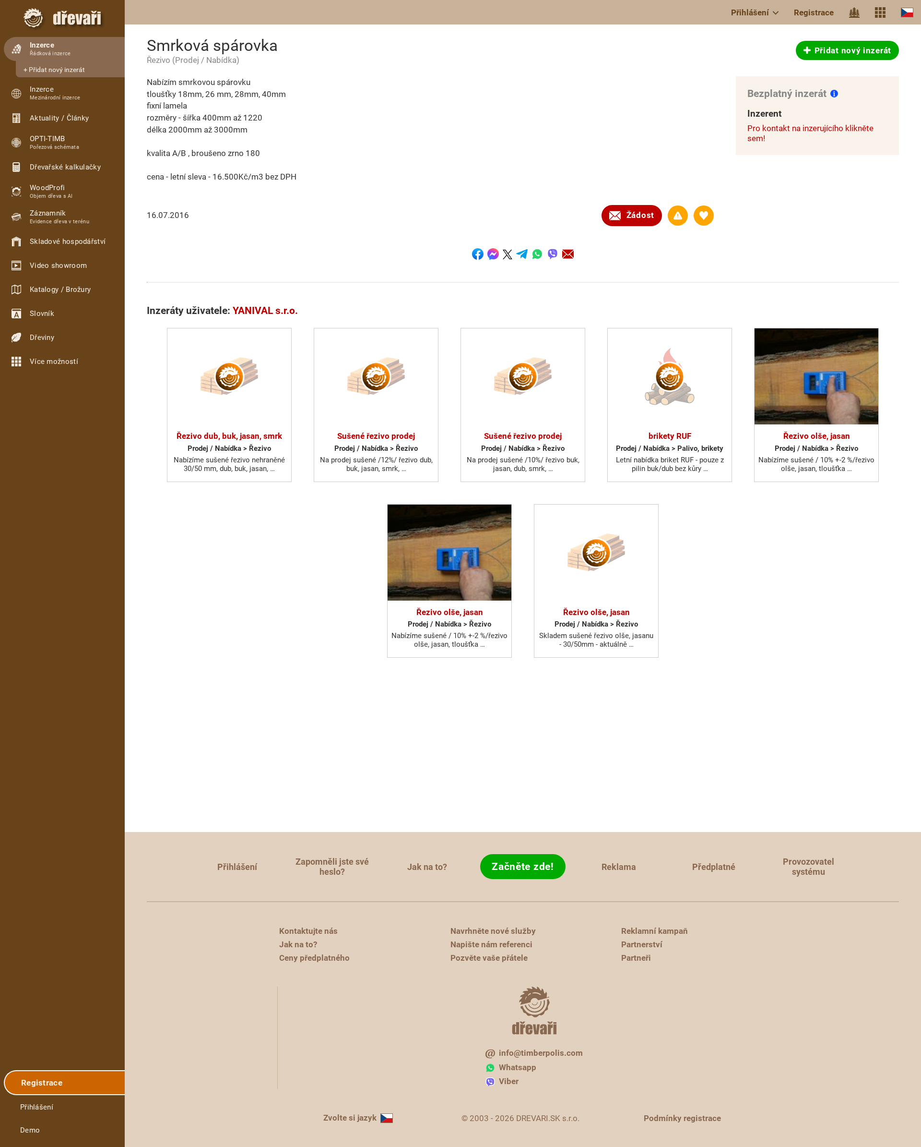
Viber (509, 1081)
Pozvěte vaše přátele (489, 958)
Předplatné (713, 867)
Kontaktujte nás (308, 931)
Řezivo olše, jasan (816, 436)
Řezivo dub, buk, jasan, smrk (229, 436)
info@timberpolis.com (541, 1053)
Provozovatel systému (808, 867)
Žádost (640, 215)
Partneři (636, 958)
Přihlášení (750, 12)
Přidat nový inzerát (57, 69)
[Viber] (552, 254)
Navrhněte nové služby (493, 931)
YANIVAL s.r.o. (265, 310)
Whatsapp (517, 1067)
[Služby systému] (880, 12)
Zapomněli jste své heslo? (332, 867)
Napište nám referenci (491, 944)
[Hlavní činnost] (854, 12)
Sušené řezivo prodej (376, 436)
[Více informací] (834, 93)
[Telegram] (522, 254)
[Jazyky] (907, 12)
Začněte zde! (523, 866)
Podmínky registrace (682, 1118)
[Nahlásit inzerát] (678, 215)
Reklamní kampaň (654, 931)
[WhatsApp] (537, 254)
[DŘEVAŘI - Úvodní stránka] (62, 18)
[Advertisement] (523, 748)
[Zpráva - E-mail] (568, 254)
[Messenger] (493, 254)
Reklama (619, 867)
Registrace (814, 12)
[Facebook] (478, 254)
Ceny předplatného (314, 958)
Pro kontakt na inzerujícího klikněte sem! (810, 133)
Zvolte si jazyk (350, 1118)
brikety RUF (670, 436)
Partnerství (641, 944)
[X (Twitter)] (507, 254)
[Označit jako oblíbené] (704, 215)
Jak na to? (427, 867)
